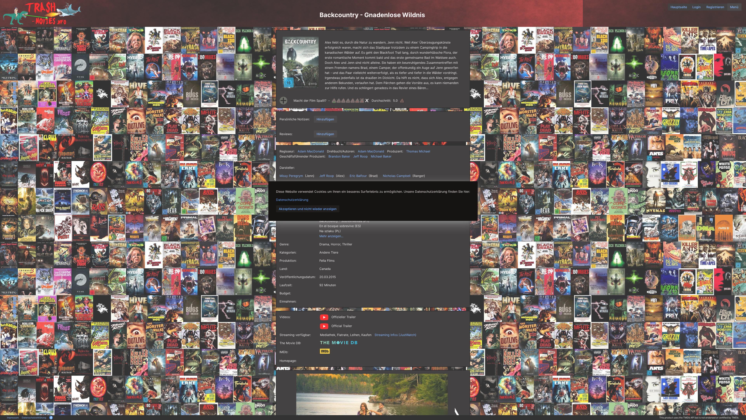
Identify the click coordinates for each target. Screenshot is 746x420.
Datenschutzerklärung (292, 200)
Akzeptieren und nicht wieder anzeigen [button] (308, 209)
